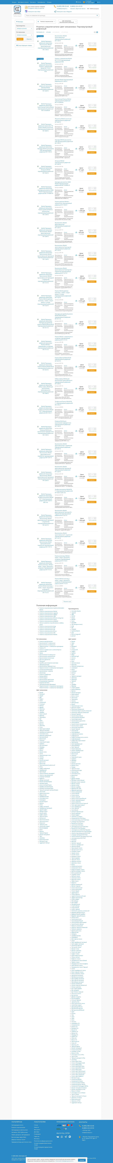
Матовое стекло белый (77, 780)
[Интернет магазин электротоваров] (17, 10)
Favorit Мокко (75, 722)
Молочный (42, 738)
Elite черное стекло (76, 939)
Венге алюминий (76, 873)
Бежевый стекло (76, 856)
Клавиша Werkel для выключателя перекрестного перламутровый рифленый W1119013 (63, 423)
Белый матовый (44, 760)
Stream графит (75, 815)
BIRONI (73, 619)
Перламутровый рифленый (47, 765)
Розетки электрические (46, 641)
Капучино (42, 823)
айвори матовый (44, 780)
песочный (42, 791)
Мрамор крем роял (76, 790)
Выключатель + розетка (46, 671)
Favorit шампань (76, 813)
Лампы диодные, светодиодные (21, 1134)
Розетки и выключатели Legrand (48, 613)
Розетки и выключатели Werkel (48, 611)
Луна (72, 1016)
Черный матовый (44, 730)
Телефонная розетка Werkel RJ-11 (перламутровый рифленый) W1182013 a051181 (64, 491)
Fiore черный (75, 808)
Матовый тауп (43, 841)
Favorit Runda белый (77, 921)
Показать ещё (67, 601)
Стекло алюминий (76, 792)
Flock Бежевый (75, 732)
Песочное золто (43, 821)
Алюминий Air (75, 1025)
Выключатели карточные (46, 679)
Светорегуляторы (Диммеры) (47, 684)
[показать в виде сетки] (95, 32)
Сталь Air (73, 1043)
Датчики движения (44, 659)
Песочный (74, 697)
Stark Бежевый (75, 745)
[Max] (70, 1137)
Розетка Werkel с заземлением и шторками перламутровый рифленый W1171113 (64, 338)
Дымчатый (42, 762)
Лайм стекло (74, 881)
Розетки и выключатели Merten (48, 634)
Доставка (36, 1132)
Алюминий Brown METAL (78, 1084)
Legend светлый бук (77, 897)
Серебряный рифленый (46, 732)
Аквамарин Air (75, 1023)
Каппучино (42, 818)
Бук (40, 719)
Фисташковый (43, 745)
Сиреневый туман (44, 742)
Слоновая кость (43, 733)
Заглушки (42, 661)
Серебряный (43, 770)
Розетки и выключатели (46, 21)
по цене (49, 32)
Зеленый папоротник (77, 666)
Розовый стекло (75, 851)
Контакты (36, 1138)
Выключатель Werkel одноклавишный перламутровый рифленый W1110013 (62, 38)
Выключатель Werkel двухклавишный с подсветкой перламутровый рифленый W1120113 (63, 446)
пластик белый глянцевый (46, 773)
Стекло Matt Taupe (76, 1069)
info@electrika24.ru (62, 8)
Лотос (41, 805)
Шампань (42, 709)
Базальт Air (74, 1026)
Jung (72, 626)
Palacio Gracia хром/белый (78, 798)
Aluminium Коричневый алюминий (81, 711)
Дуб (40, 697)
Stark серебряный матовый (79, 942)
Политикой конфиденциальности (64, 1161)
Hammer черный (76, 843)
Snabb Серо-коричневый (78, 740)
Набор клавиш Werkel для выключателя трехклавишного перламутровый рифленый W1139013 (63, 381)
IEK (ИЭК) (73, 622)
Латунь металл (75, 957)
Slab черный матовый (77, 980)
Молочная (42, 763)
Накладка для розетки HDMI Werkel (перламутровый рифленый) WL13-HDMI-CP (63, 183)
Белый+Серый (43, 801)
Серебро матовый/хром (46, 786)
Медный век (43, 795)
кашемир (42, 838)
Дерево (41, 707)
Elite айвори (74, 901)
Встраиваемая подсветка (46, 681)
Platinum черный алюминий (79, 927)
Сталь (41, 727)
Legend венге (75, 892)
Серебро (41, 712)
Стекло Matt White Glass (78, 1068)
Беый (40, 829)
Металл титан (75, 949)
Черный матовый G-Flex (78, 1058)
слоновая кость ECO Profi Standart (80, 830)
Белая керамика (75, 689)
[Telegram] (66, 1137)
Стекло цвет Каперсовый (78, 1073)
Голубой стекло (75, 874)
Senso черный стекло (77, 972)
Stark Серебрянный (76, 744)
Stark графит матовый (77, 944)
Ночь (72, 1020)
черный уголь (43, 824)
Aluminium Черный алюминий (80, 712)
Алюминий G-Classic (77, 1081)
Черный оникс (75, 768)
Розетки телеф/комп (45, 674)
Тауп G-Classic (75, 1094)
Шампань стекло (76, 863)
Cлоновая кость (43, 798)
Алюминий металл (76, 866)
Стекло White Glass (76, 1064)
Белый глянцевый (44, 834)
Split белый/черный (77, 1008)
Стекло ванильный (76, 887)
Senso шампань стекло (77, 973)
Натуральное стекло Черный (79, 967)
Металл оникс (75, 785)
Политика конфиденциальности (43, 1141)
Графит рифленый (44, 768)
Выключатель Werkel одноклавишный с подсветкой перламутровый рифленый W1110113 (63, 535)
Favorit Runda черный (77, 924)
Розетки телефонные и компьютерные (50, 649)
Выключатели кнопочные (46, 658)
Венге (73, 659)
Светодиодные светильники (20, 1130)
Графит (41, 699)
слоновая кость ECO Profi (78, 838)
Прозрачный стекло (77, 849)
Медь (72, 654)
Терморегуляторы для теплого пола (21, 1142)
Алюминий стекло (76, 868)
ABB (72, 614)
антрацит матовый (44, 776)
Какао (73, 669)
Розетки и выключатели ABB (47, 616)
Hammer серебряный (77, 845)
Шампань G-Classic (76, 1097)
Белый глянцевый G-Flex (78, 1089)
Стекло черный (75, 797)
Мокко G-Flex (75, 1053)
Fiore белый (74, 810)
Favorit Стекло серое (77, 725)
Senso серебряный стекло (78, 970)
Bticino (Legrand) (75, 634)
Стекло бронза (75, 894)
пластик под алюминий (46, 775)
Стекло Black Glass (76, 1061)
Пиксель (73, 1021)
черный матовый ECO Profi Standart (81, 831)
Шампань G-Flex (75, 1101)
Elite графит (74, 902)
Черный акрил (43, 816)
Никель (41, 757)
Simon (73, 617)
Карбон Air (74, 1036)
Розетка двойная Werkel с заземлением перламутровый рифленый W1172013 (63, 203)
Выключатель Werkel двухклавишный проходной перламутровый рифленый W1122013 (63, 469)
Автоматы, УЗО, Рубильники (20, 1132)
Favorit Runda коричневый (78, 922)
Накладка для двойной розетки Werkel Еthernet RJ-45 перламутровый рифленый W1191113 (64, 316)
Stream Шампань (76, 749)
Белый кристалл (76, 763)
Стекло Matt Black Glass (77, 1066)
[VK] (57, 1137)
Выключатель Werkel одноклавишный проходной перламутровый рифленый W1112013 (63, 248)
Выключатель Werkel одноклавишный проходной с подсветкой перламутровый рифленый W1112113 (63, 270)
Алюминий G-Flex (76, 1049)
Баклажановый (43, 737)
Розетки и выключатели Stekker (48, 614)
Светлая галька (75, 663)
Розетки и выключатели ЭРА (47, 633)
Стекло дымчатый (76, 889)
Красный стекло (75, 879)
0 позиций (90, 1)
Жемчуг (41, 705)
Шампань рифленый (45, 735)
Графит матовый (44, 806)
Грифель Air (74, 1031)
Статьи (36, 1125)
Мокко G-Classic (75, 1091)
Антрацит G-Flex (75, 1051)
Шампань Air (75, 1045)
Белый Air (74, 1030)
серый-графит (43, 810)
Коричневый (43, 714)
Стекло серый (75, 891)
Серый (41, 695)
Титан (41, 700)
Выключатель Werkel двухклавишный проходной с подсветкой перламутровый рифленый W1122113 (63, 513)
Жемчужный (74, 702)
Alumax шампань (76, 987)
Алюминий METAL (76, 1079)
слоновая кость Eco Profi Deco (79, 826)
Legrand (73, 613)
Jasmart (73, 636)
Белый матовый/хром (45, 781)
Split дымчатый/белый (77, 1010)
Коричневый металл (77, 955)
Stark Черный (75, 747)
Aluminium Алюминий (77, 709)
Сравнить (76, 45)
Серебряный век (44, 796)
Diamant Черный (76, 714)
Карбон (41, 748)
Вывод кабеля (43, 676)
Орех (72, 643)
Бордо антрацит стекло (77, 869)
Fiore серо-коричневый (78, 805)
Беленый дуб (75, 656)
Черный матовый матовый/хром (48, 790)
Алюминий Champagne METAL (79, 1086)
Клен (72, 661)
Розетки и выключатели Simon (48, 619)
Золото (41, 722)
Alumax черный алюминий (79, 985)
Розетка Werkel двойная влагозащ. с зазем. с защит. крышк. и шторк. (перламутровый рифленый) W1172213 (63, 294)
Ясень (41, 767)
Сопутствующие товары (24, 45)
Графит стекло (75, 954)
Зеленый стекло (75, 878)
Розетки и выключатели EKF (47, 628)
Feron (72, 621)
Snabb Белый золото (77, 734)
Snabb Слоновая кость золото (79, 737)
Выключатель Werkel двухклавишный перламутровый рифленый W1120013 (62, 225)
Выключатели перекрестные (47, 666)
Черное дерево (75, 858)
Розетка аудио (43, 678)
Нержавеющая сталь (45, 755)
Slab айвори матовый (77, 982)
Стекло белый (75, 793)
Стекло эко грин (75, 952)
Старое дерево (75, 687)
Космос (73, 1013)
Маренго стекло (75, 959)
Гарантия (36, 1136)
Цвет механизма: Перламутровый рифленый (66, 21)
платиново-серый (44, 826)
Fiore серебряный (76, 806)
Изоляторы (42, 673)
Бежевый (42, 694)
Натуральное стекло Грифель (79, 964)
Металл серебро (75, 787)
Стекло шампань (76, 802)
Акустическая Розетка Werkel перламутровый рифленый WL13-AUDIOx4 (63, 100)
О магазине (37, 1134)
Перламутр (42, 717)
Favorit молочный (76, 919)
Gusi (72, 632)
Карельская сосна (44, 793)
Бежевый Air (74, 1028)
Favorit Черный (75, 729)
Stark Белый (74, 742)
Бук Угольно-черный (77, 992)
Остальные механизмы (46, 669)
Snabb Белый (75, 735)
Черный (41, 710)
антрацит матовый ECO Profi (79, 835)
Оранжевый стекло (76, 848)
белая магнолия (43, 839)
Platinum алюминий (77, 925)
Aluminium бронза (76, 945)
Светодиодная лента (17, 1125)
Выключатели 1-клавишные (47, 643)
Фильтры (20, 22)
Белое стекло (75, 696)
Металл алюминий (76, 884)
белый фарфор (43, 828)
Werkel (65, 45)
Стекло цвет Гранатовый (78, 1071)
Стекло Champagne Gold (78, 1063)
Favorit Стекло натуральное (79, 724)
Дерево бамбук (75, 778)
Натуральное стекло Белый (79, 960)
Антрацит (42, 704)
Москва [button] (79, 2)
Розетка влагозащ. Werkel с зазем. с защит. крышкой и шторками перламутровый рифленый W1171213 (62, 558)
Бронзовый (42, 772)
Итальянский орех (76, 770)
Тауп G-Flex (74, 1056)
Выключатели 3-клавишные (47, 654)
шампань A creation (76, 816)
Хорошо (82, 1160)
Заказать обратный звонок (78, 8)
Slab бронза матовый (77, 977)
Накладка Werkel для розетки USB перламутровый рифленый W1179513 (64, 141)
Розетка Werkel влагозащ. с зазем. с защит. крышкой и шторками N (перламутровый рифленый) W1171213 (63, 581)
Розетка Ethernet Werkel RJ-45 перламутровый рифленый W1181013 (63, 359)
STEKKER (73, 629)
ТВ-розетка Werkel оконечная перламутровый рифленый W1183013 (63, 120)
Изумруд (41, 747)
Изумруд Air (74, 1035)
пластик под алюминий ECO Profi (80, 833)
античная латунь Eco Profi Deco (80, 820)
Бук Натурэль (75, 990)
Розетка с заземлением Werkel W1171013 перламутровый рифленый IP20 (63, 60)
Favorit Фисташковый (77, 727)
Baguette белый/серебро (78, 914)
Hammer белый (75, 846)
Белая (73, 777)
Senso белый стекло (77, 965)
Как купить (37, 1129)
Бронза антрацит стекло (78, 871)
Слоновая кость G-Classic (78, 1092)
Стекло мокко (75, 795)
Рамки (41, 653)
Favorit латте (74, 917)
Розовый (73, 839)
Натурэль (74, 934)
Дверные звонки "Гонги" (18, 1139)
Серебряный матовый (45, 808)
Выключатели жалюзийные (47, 656)
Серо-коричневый (44, 729)
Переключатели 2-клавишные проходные (51, 668)
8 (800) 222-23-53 (76, 6)
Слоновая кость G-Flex (77, 1054)
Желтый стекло (75, 876)
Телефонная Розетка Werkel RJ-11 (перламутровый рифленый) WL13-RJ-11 (64, 403)
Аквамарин (42, 800)
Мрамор (41, 715)
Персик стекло (75, 962)
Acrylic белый (75, 907)
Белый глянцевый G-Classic (79, 1088)
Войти (98, 2)
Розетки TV (42, 648)
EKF (72, 627)
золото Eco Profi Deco (77, 825)
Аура (72, 1011)
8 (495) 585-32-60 (63, 6)
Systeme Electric (75, 631)
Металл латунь (75, 783)
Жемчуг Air (74, 1033)
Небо (72, 1018)
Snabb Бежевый (75, 739)
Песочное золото (44, 819)
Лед (72, 1015)
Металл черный (75, 886)
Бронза (41, 724)
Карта (83, 1140)
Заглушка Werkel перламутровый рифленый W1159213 (62, 162)
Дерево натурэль (76, 997)
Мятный (73, 841)
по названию (56, 32)
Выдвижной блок (44, 682)
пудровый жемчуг (44, 843)
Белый (41, 692)
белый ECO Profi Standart (78, 828)
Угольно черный (76, 1000)
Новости (36, 1127)
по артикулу (65, 32)
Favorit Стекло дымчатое (78, 720)
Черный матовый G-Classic (78, 1096)
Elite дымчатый (75, 904)
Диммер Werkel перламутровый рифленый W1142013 (64, 80)
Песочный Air (75, 1041)
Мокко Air (74, 1040)
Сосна (41, 753)
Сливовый (74, 668)
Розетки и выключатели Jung (47, 626)
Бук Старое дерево (76, 988)
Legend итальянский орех (78, 896)
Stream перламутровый (78, 800)
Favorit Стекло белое (77, 716)
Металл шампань (76, 950)
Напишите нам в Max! (34, 11)
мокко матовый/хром (45, 785)
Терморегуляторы (44, 664)
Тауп (40, 836)
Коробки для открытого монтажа (48, 663)
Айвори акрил (43, 811)
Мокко (41, 750)
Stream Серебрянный (77, 750)
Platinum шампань (76, 929)
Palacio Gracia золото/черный (79, 803)
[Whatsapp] (62, 1137)
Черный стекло (75, 859)
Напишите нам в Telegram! (64, 11)
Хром (40, 720)
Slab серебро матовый (77, 978)
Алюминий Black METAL (78, 1083)
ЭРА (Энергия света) (76, 624)
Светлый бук (75, 772)
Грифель (41, 743)
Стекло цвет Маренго (77, 1076)
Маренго (41, 778)
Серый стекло (75, 853)
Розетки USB (42, 651)
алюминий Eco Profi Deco (78, 818)
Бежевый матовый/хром (46, 788)
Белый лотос (43, 752)
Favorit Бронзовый (76, 719)
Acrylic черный (75, 909)
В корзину (91, 49)
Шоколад (42, 725)
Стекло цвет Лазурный (77, 1074)
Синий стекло (75, 854)
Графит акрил (43, 814)
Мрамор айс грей (76, 788)
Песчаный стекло (76, 947)
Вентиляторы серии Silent (19, 1137)
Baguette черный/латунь (78, 916)
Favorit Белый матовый (77, 717)
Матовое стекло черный (78, 782)
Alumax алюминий (76, 983)
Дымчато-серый (75, 707)
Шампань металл (76, 861)
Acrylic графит (75, 899)
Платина (41, 740)
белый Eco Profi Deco (77, 823)
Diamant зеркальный (77, 811)
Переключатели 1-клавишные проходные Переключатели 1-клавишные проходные (51, 686)
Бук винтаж (74, 995)
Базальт (41, 803)
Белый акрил (43, 813)
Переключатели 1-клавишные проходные (51, 646)
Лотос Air (74, 1038)
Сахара (41, 758)
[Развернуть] (38, 21)
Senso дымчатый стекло (78, 1003)
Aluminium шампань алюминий (80, 911)
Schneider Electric (76, 611)
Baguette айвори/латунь (78, 912)
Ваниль (41, 831)
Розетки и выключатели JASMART (48, 621)
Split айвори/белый (76, 1006)
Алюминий (42, 702)
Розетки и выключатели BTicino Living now (51, 618)
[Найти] (97, 15)
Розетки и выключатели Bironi (48, 631)
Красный (73, 664)
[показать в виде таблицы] (97, 32)
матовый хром (43, 783)
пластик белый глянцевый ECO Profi (81, 836)
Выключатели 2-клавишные (47, 644)
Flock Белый (74, 730)
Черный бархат (43, 833)
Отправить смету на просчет (36, 8)
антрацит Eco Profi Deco (78, 821)
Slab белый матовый (77, 975)
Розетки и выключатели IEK (47, 629)
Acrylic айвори (75, 906)
